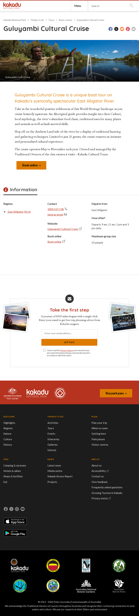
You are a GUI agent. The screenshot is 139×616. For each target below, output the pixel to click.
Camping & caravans (14, 465)
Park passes (98, 439)
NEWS (50, 459)
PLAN (94, 416)
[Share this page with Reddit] (122, 29)
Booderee (86, 565)
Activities (52, 422)
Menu (77, 5)
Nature (7, 433)
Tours (51, 19)
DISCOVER (9, 416)
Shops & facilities (13, 476)
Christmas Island (20, 586)
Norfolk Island (119, 565)
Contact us (98, 476)
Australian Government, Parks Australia (12, 393)
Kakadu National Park (12, 5)
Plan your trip (99, 422)
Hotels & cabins (12, 470)
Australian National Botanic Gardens (86, 586)
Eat (5, 481)
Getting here (99, 433)
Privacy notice (100, 498)
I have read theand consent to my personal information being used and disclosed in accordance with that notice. (68, 353)
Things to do (37, 19)
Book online (54, 241)
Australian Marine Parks (119, 585)
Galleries (52, 444)
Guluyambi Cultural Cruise (90, 19)
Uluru (53, 565)
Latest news (54, 465)
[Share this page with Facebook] (110, 29)
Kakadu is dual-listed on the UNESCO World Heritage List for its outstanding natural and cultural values (60, 393)
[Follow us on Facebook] (6, 509)
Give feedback (99, 481)
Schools (51, 450)
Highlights (9, 422)
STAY (6, 459)
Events (51, 433)
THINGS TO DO (55, 416)
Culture (7, 439)
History (7, 444)
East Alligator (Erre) (19, 211)
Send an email (55, 214)
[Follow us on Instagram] (17, 509)
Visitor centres (100, 444)
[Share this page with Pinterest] (128, 29)
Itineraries (53, 439)
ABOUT (96, 459)
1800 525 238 (55, 209)
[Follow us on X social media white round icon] (11, 509)
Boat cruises (65, 19)
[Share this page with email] (134, 29)
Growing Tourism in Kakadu (107, 492)
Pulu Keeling (53, 586)
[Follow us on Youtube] (23, 509)
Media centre (54, 470)
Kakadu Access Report (60, 476)
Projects (52, 481)
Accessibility (99, 470)
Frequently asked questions (107, 487)
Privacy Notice (67, 350)
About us (97, 465)
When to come (100, 428)
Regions (8, 428)
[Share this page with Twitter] (116, 29)
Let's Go (69, 342)
